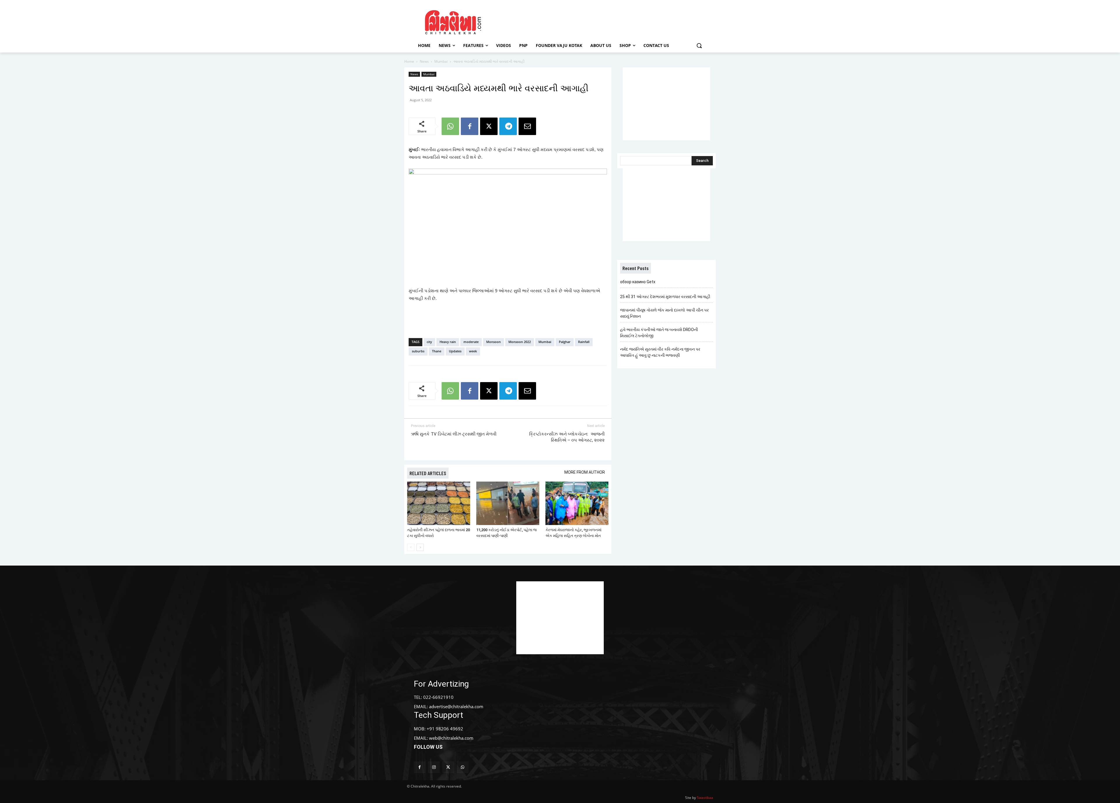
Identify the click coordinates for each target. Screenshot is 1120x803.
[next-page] (420, 547)
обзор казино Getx (637, 281)
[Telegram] (508, 126)
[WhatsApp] (450, 126)
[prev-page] (410, 547)
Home (409, 61)
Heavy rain (448, 342)
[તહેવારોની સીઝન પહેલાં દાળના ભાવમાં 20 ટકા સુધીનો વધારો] (438, 503)
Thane (436, 351)
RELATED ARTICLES (428, 473)
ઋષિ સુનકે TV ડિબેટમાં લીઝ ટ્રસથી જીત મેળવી (453, 434)
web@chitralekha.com (451, 738)
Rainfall (583, 342)
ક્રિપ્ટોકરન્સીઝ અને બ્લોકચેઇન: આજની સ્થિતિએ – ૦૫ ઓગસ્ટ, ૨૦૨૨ (567, 437)
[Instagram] (434, 767)
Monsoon (493, 342)
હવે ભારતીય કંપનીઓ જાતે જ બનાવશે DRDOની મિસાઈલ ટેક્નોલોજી (659, 332)
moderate (471, 342)
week (473, 351)
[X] (489, 126)
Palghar (564, 342)
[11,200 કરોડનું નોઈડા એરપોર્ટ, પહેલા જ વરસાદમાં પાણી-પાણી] (507, 503)
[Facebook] (469, 126)
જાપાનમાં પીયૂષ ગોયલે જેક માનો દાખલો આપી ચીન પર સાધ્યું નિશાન (664, 313)
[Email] (527, 126)
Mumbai (441, 61)
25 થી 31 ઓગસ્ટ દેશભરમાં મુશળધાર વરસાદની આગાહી (665, 296)
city (429, 342)
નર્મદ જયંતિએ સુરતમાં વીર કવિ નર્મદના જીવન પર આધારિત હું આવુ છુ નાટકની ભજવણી (660, 352)
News (424, 61)
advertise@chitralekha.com (456, 706)
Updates (455, 351)
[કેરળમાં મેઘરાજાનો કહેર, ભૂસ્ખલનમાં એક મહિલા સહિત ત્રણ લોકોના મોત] (576, 503)
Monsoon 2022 (519, 342)
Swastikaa (705, 797)
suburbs (418, 351)
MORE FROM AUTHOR (584, 472)
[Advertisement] (609, 21)
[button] (699, 46)
